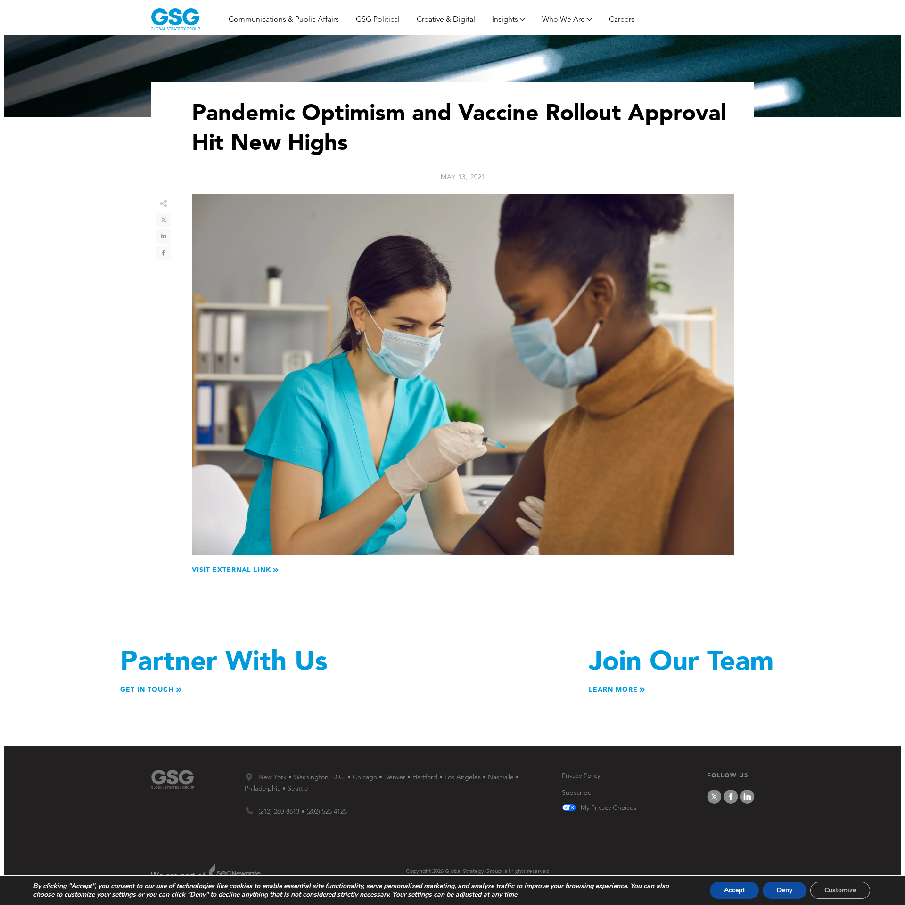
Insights (505, 19)
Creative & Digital (446, 19)
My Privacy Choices (608, 808)
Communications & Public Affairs (284, 19)
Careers (621, 19)
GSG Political (378, 19)
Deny (784, 890)
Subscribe (577, 792)
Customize (840, 890)
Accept (734, 890)
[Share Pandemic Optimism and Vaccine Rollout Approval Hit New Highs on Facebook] (163, 253)
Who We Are (563, 19)
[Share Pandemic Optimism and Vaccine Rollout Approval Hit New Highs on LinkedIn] (163, 236)
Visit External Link (231, 569)
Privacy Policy (581, 775)
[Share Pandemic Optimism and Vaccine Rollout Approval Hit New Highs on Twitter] (163, 220)
